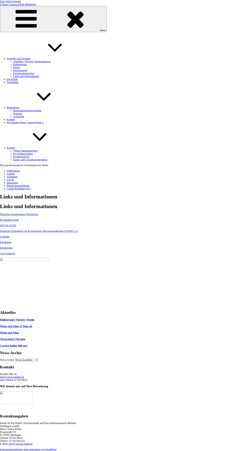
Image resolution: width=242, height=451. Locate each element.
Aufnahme (18, 116)
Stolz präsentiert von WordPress (39, 449)
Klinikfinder (6, 247)
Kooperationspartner (23, 73)
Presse (16, 67)
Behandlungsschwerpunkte (27, 110)
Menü (102, 30)
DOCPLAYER (8, 225)
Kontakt (11, 119)
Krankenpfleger (21, 156)
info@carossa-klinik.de (12, 377)
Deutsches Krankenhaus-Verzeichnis (19, 214)
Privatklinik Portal (9, 220)
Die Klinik (12, 79)
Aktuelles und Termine (18, 58)
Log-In (10, 179)
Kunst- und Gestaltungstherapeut (30, 159)
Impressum (12, 182)
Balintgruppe (20, 64)
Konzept (17, 113)
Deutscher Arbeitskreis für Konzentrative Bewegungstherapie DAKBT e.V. (39, 231)
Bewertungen (20, 70)
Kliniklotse (5, 242)
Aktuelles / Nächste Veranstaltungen (32, 61)
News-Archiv (7, 359)
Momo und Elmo (9, 332)
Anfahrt (11, 173)
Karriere (11, 147)
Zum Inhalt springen (10, 1)
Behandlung (13, 107)
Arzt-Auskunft (7, 253)
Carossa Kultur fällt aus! (13, 345)
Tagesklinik (13, 82)
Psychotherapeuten (23, 153)
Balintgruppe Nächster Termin (17, 319)
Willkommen (13, 170)
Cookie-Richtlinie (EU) (19, 188)
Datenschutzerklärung (18, 185)
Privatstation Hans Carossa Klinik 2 (25, 122)
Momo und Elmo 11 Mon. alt (16, 326)
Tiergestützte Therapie (12, 339)
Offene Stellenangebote (25, 150)
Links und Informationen (26, 76)
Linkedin (4, 236)
